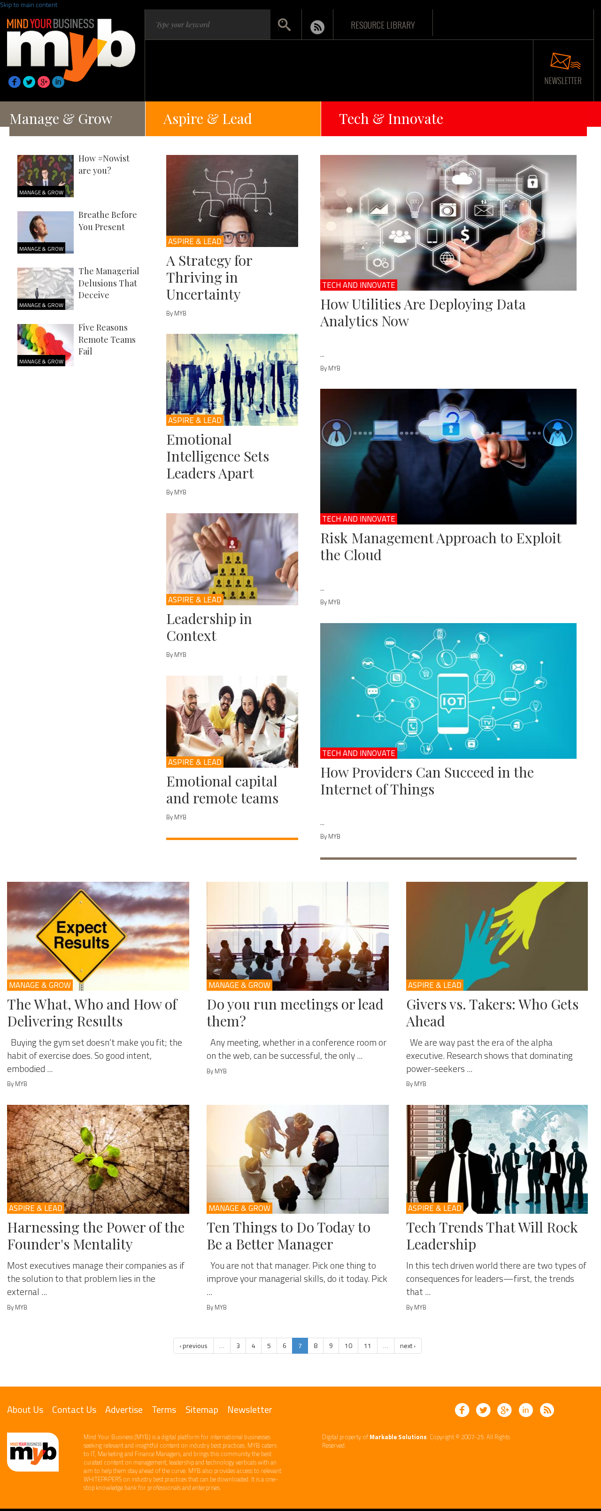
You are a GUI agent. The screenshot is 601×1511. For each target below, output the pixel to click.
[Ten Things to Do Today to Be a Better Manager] (298, 1159)
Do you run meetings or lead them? (295, 1012)
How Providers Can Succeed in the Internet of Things (427, 780)
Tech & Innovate (391, 118)
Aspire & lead (195, 241)
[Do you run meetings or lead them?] (298, 936)
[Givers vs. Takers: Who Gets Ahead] (497, 936)
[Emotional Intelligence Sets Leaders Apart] (232, 380)
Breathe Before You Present (107, 220)
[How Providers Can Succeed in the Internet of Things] (448, 691)
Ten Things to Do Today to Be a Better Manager (288, 1235)
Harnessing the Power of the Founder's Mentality (96, 1235)
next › (408, 1345)
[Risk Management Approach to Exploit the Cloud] (448, 456)
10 (348, 1345)
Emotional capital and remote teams (222, 789)
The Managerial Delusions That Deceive (108, 283)
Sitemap (201, 1409)
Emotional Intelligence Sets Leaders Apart (217, 456)
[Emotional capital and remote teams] (232, 722)
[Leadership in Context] (232, 559)
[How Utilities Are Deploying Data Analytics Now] (448, 223)
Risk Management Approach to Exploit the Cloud (440, 546)
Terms (164, 1409)
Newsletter (249, 1409)
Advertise (124, 1409)
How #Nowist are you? (104, 164)
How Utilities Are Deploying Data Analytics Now (423, 312)
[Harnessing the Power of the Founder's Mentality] (98, 1159)
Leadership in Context (209, 627)
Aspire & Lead (207, 118)
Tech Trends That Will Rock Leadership (492, 1235)
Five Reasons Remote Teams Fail (107, 339)
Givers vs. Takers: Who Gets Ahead (492, 1012)
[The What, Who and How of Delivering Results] (98, 936)
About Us (25, 1409)
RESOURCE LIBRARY (383, 24)
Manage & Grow (60, 118)
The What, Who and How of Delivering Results (92, 1012)
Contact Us (74, 1409)
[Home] (71, 47)
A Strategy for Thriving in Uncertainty (209, 277)
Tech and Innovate (358, 285)
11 (367, 1345)
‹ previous (193, 1345)
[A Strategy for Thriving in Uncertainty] (232, 201)
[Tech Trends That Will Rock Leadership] (497, 1159)
